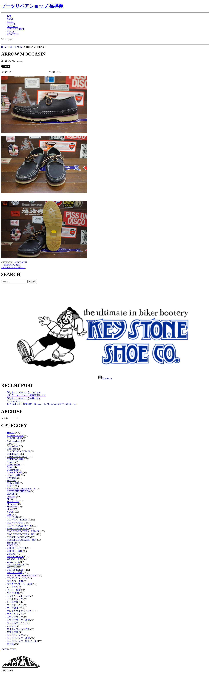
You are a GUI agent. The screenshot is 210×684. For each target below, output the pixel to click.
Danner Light (13, 470)
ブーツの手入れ (15, 605)
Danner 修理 (13, 475)
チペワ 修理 (13, 593)
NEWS (10, 19)
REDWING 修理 (15, 522)
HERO (10, 486)
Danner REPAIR (14, 472)
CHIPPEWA (12, 454)
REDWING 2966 (10, 265)
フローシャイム (15, 614)
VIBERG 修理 (14, 551)
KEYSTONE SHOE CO (18, 491)
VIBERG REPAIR (16, 548)
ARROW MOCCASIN (13, 267)
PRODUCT (12, 26)
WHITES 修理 (14, 572)
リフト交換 (12, 632)
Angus (10, 443)
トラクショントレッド (18, 596)
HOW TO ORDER (16, 29)
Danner (10, 467)
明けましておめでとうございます (24, 392)
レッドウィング (15, 635)
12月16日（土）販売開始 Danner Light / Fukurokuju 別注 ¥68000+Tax (41, 404)
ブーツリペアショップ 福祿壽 (32, 6)
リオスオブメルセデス (18, 629)
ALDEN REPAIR (15, 435)
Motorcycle (12, 506)
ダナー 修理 (14, 590)
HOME (4, 47)
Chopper (11, 462)
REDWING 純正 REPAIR (19, 525)
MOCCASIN (16, 47)
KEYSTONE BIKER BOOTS (21, 488)
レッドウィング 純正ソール (22, 641)
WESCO (11, 554)
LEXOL (10, 494)
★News (10, 432)
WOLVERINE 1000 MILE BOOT (23, 575)
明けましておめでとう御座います (24, 398)
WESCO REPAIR (15, 556)
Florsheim (11, 480)
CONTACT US (8, 649)
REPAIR (11, 24)
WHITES (11, 567)
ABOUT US (13, 34)
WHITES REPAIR (15, 570)
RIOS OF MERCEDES (18, 528)
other (9, 514)
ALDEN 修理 (14, 438)
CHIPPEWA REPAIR (17, 456)
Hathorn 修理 (13, 483)
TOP (9, 16)
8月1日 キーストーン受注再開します (26, 395)
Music (9, 509)
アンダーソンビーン (17, 578)
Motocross (11, 504)
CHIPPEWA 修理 (15, 459)
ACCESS (11, 31)
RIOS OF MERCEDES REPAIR (23, 531)
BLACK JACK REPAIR (18, 451)
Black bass (12, 449)
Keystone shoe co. (15, 401)
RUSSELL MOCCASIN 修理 (22, 540)
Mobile (10, 499)
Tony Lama (12, 543)
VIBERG (11, 545)
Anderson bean (14, 441)
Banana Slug (12, 446)
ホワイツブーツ (15, 617)
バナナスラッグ (15, 599)
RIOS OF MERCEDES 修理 (21, 534)
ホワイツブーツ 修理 (18, 620)
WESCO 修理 (14, 559)
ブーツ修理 (12, 608)
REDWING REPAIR (17, 519)
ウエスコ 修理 (15, 581)
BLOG (10, 21)
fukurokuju (107, 378)
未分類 (10, 644)
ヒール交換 (12, 602)
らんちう (11, 626)
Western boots (13, 562)
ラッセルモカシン (16, 623)
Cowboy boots (13, 464)
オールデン (12, 587)
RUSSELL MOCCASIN (18, 537)
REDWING (12, 517)
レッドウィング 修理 (18, 638)
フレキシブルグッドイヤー (20, 611)
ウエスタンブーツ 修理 (19, 584)
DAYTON (12, 478)
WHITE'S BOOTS (15, 564)
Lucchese (11, 496)
